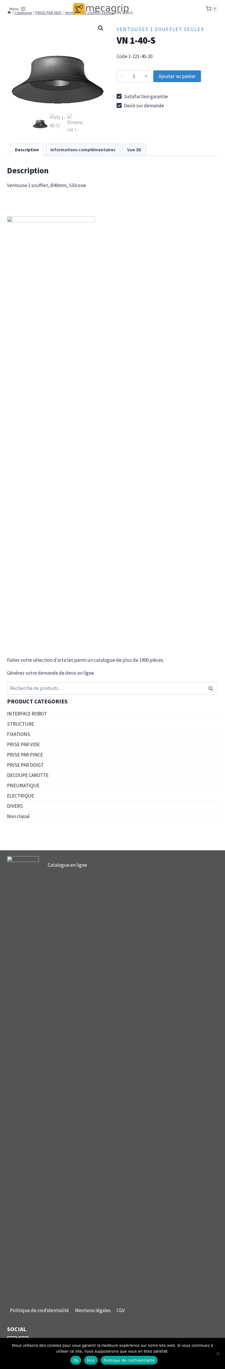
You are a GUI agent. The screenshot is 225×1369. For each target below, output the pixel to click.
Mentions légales (93, 1310)
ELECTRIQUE (20, 796)
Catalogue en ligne (67, 865)
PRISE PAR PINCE (25, 754)
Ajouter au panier (177, 76)
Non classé (18, 816)
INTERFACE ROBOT (27, 713)
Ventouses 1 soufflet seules (160, 29)
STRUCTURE (20, 724)
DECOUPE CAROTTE (28, 775)
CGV (121, 1310)
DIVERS (15, 806)
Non (91, 1360)
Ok (76, 1360)
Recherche (212, 688)
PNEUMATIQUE (23, 785)
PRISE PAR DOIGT (25, 765)
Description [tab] (27, 149)
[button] (101, 28)
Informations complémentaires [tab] (82, 149)
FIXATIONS (18, 734)
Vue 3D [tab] (134, 149)
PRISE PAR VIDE (23, 744)
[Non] (218, 1353)
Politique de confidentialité (39, 1310)
